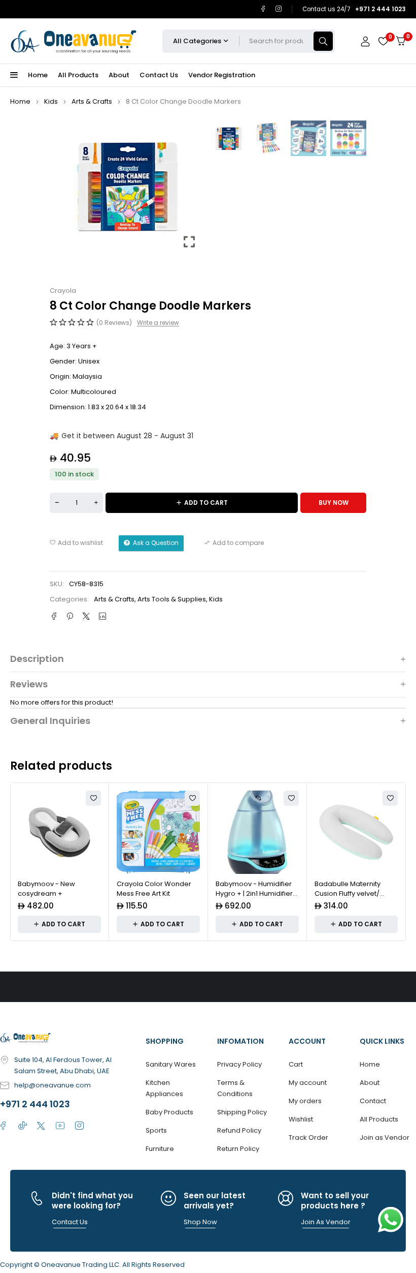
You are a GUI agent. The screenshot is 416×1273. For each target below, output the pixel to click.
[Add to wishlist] (76, 543)
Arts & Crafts (92, 101)
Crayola (63, 291)
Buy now (334, 502)
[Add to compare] (234, 543)
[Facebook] (263, 9)
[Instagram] (278, 9)
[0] (401, 41)
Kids (51, 101)
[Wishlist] (383, 41)
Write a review (158, 322)
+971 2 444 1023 (35, 1104)
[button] (190, 189)
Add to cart (206, 502)
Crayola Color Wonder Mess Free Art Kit (154, 889)
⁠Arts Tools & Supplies (171, 599)
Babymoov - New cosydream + (46, 889)
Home (20, 101)
